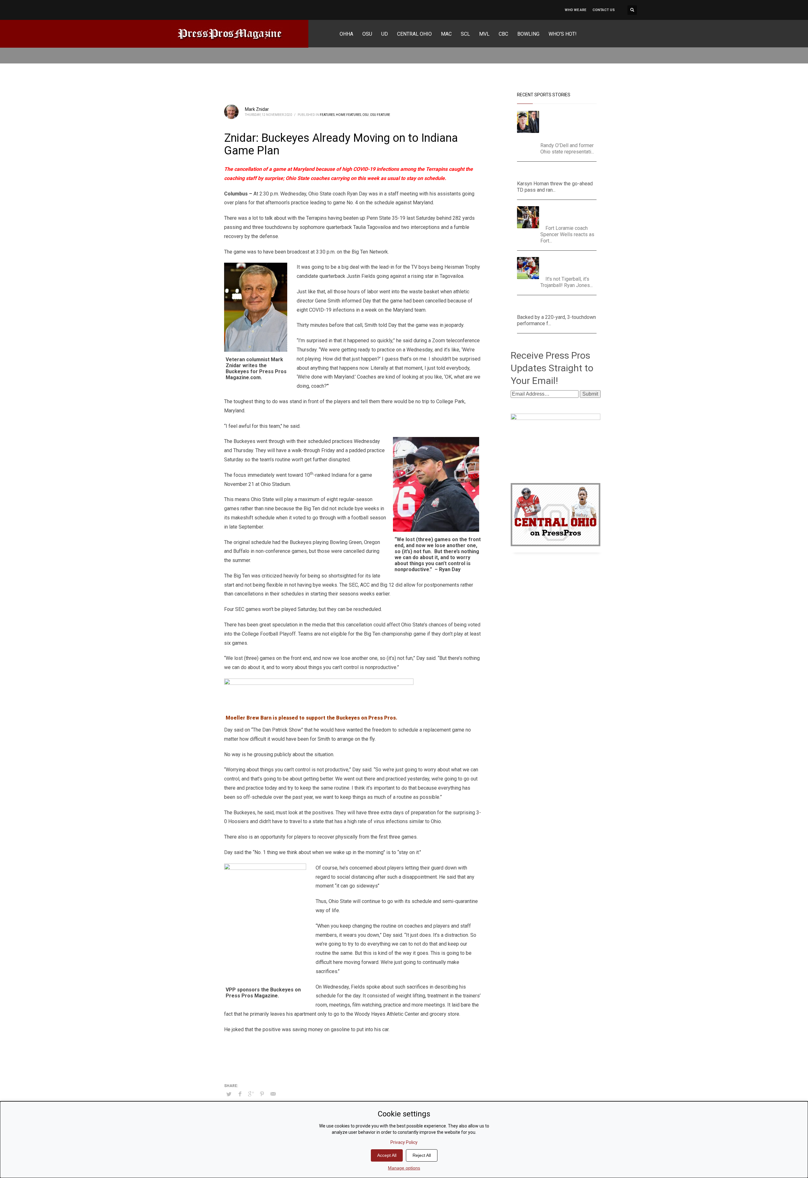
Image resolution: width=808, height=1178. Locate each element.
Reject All (422, 1155)
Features (327, 115)
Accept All (386, 1155)
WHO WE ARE (575, 10)
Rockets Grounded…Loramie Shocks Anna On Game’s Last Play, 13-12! (570, 214)
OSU (365, 115)
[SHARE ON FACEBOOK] (240, 1094)
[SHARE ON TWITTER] (229, 1094)
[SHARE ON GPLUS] (251, 1094)
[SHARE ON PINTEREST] (262, 1094)
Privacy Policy (404, 1142)
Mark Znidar (257, 109)
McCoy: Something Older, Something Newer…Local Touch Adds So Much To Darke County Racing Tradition (570, 125)
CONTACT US (603, 10)
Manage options (404, 1167)
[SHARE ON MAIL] (273, 1094)
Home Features (348, 115)
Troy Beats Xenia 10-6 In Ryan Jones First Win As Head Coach (569, 264)
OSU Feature (380, 115)
